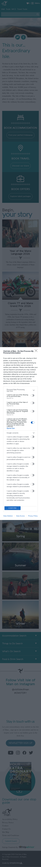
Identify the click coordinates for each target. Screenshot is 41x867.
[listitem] (20, 390)
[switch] (32, 395)
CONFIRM (12, 508)
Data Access (20, 516)
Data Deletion (8, 516)
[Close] (37, 351)
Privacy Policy (33, 516)
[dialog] (20, 433)
